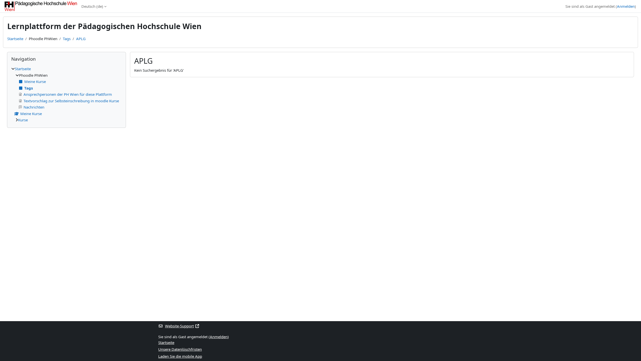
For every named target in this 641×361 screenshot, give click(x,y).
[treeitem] (66, 94)
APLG (81, 38)
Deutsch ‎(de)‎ (92, 6)
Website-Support (179, 325)
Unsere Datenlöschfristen (180, 349)
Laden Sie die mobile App (180, 356)
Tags (67, 38)
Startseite (15, 38)
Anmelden (626, 6)
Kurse (23, 119)
